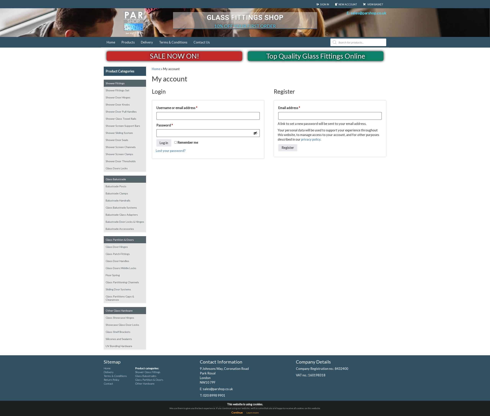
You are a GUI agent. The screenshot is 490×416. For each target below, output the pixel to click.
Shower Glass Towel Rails (121, 118)
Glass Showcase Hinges (120, 317)
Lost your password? (170, 151)
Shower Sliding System (119, 132)
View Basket (375, 4)
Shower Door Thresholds (121, 161)
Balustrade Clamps (117, 193)
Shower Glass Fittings (147, 372)
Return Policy (111, 379)
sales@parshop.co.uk (218, 389)
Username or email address (183, 108)
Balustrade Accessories (120, 228)
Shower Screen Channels (121, 147)
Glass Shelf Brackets (118, 331)
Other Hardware (144, 383)
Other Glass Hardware (119, 310)
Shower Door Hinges (118, 97)
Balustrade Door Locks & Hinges (125, 221)
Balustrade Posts (116, 186)
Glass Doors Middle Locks (121, 268)
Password (171, 125)
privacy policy (310, 139)
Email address (295, 108)
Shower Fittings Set (117, 90)
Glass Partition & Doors (120, 239)
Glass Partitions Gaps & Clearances (120, 298)
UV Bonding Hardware (119, 346)
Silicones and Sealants (119, 339)
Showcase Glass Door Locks (122, 324)
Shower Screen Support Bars (123, 125)
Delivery (147, 42)
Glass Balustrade (116, 179)
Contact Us (202, 42)
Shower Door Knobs (118, 104)
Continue (237, 412)
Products (128, 42)
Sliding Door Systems (118, 289)
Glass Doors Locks (117, 168)
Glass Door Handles (117, 261)
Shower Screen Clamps (119, 154)
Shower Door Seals (117, 140)
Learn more (253, 412)
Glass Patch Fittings (118, 253)
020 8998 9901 (214, 395)
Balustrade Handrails (118, 200)
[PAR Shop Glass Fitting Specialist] (137, 22)
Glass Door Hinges (117, 246)
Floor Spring (113, 275)
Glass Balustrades (145, 376)
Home (111, 42)
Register (288, 148)
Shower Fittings (115, 83)
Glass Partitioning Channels (122, 282)
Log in (164, 143)
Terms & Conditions (173, 42)
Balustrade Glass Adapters (122, 214)
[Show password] (255, 133)
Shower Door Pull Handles (121, 111)
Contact (108, 383)
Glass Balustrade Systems (121, 207)
